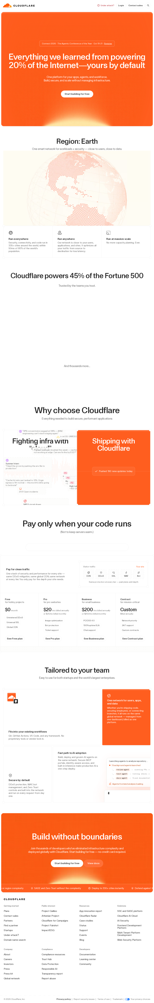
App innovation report (90, 911)
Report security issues (84, 999)
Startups (8, 930)
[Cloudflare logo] (19, 5)
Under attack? (11, 935)
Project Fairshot (50, 925)
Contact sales (135, 5)
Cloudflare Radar (88, 915)
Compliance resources (53, 954)
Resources (76, 5)
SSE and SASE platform (129, 911)
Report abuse (49, 978)
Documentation (87, 954)
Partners (8, 920)
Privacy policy (64, 999)
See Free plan (16, 642)
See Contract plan (121, 642)
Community (85, 964)
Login (121, 5)
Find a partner (11, 925)
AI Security (123, 920)
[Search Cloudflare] (148, 5)
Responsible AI (49, 968)
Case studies (86, 920)
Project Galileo (49, 911)
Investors (9, 964)
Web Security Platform (129, 939)
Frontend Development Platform (129, 926)
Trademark (117, 999)
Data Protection (50, 964)
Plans (6, 911)
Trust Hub (47, 959)
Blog (81, 939)
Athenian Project (50, 915)
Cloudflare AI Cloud (127, 915)
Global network (12, 978)
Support (83, 930)
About (7, 954)
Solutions (59, 5)
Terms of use (103, 999)
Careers (8, 959)
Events (83, 935)
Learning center (87, 959)
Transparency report (52, 973)
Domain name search (15, 939)
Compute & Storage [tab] (106, 547)
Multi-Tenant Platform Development (128, 933)
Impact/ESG (48, 930)
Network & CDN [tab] (49, 547)
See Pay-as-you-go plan (73, 642)
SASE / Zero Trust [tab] (76, 547)
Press (7, 968)
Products (43, 5)
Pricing (91, 5)
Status (82, 925)
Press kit (8, 973)
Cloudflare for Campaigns (55, 920)
